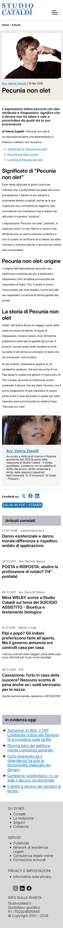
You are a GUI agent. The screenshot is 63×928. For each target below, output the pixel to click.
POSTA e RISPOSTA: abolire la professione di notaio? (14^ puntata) (30, 571)
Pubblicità (21, 843)
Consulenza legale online (33, 856)
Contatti (19, 814)
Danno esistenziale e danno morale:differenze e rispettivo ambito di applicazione (29, 541)
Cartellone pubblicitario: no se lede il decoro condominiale (32, 777)
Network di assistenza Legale (30, 849)
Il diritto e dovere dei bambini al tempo (34, 788)
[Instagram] (15, 888)
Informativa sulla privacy (32, 877)
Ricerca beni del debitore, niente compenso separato (30, 747)
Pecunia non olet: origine (22, 154)
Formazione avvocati (29, 860)
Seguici (19, 822)
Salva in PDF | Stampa (22, 505)
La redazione (23, 818)
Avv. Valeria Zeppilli (14, 83)
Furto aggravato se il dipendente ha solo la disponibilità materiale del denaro (29, 763)
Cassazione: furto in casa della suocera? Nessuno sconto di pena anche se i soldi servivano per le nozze (31, 682)
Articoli (16, 24)
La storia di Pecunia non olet (25, 159)
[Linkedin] (37, 496)
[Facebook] (30, 496)
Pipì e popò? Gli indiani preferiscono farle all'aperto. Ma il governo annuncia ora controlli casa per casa (28, 640)
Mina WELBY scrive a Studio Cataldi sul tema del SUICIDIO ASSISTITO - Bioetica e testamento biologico (29, 604)
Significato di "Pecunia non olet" (27, 149)
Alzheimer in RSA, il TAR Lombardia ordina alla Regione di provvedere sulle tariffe (33, 735)
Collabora (20, 826)
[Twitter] (24, 496)
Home (5, 24)
